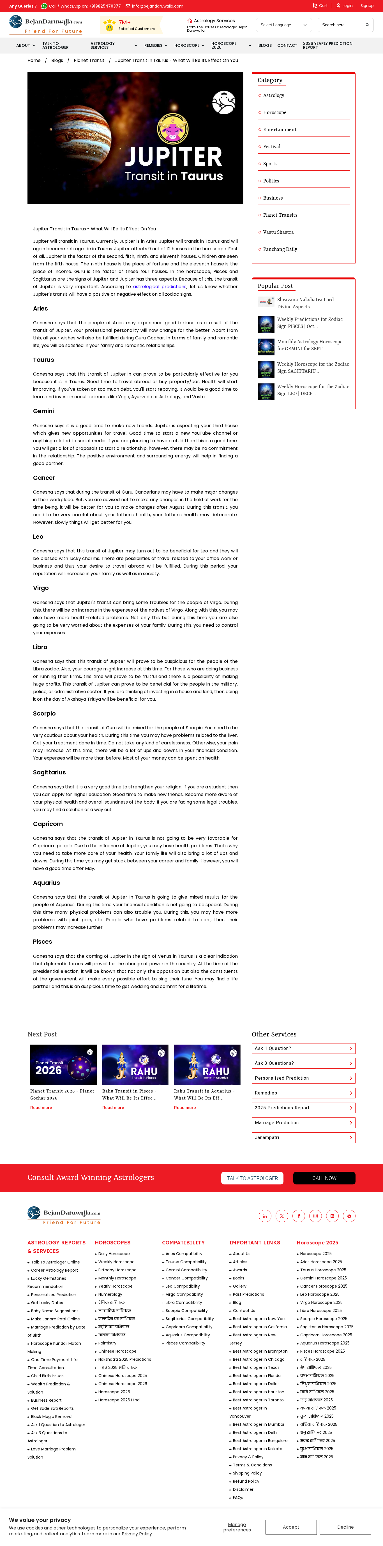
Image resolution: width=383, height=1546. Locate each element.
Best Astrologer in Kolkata (257, 1449)
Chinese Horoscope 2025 (122, 1375)
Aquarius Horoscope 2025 (325, 1343)
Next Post (42, 1035)
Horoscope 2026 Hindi (119, 1400)
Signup (367, 6)
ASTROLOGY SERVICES (103, 45)
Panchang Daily (280, 249)
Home (34, 60)
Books (238, 1278)
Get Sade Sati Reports (52, 1408)
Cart (323, 5)
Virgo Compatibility (184, 1294)
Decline (345, 1527)
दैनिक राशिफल (111, 1302)
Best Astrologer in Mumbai (258, 1424)
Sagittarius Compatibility (190, 1318)
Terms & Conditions (252, 1465)
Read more (41, 1107)
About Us (241, 1253)
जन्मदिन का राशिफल (116, 1318)
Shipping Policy (247, 1473)
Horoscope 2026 (114, 1392)
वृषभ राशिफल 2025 (317, 1375)
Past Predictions (248, 1294)
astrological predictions (159, 286)
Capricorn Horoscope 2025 (326, 1335)
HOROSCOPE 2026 (223, 45)
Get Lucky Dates (47, 1303)
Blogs (57, 60)
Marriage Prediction (277, 1122)
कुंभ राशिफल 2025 (316, 1449)
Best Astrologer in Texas (256, 1367)
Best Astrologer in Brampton (260, 1351)
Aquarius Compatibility (188, 1335)
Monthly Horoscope (117, 1278)
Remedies (266, 1093)
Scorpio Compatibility (187, 1310)
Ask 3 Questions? (274, 1063)
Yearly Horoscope (115, 1286)
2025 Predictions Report (282, 1107)
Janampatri (267, 1137)
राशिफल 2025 (312, 1359)
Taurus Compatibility (186, 1262)
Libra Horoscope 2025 (321, 1310)
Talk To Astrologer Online (55, 1262)
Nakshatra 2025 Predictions (124, 1359)
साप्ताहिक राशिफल (114, 1310)
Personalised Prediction (282, 1078)
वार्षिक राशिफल (111, 1335)
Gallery (239, 1286)
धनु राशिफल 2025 (316, 1432)
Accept (291, 1527)
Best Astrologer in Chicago (259, 1359)
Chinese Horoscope (117, 1351)
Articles (240, 1262)
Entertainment (280, 130)
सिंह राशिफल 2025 (316, 1400)
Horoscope (275, 112)
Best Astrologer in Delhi (255, 1432)
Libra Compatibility (184, 1302)
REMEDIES (153, 45)
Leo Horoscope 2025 (320, 1294)
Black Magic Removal (51, 1416)
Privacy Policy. (137, 1534)
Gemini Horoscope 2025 (323, 1278)
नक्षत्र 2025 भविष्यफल (117, 1367)
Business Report (46, 1400)
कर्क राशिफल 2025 (317, 1392)
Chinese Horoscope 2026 (122, 1384)
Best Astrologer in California (260, 1327)
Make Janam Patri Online (55, 1319)
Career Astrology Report (54, 1270)
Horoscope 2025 (316, 1253)
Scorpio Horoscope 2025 (323, 1318)
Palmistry (107, 1343)
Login (348, 5)
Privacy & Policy (248, 1457)
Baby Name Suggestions (55, 1311)
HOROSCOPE (186, 45)
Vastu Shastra (278, 232)
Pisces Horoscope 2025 (322, 1351)
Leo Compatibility (183, 1286)
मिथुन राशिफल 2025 (318, 1384)
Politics (271, 181)
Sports (270, 164)
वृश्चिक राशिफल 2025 (318, 1424)
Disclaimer (243, 1489)
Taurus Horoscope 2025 (323, 1270)
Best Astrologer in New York (259, 1318)
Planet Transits (280, 215)
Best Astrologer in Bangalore (260, 1440)
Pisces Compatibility (185, 1343)
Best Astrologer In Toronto (258, 1400)
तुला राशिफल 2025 (317, 1416)
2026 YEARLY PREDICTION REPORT (327, 45)
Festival (271, 147)
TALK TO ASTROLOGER (55, 45)
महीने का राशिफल (113, 1327)
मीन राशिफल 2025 (316, 1457)
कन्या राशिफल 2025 (318, 1408)
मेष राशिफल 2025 (316, 1367)
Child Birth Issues (47, 1376)
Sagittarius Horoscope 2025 (327, 1327)
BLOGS (265, 45)
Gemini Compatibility (186, 1270)
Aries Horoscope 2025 (321, 1262)
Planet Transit (89, 60)
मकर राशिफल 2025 (317, 1440)
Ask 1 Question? (273, 1048)
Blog (237, 1302)
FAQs (238, 1497)
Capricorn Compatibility (189, 1327)
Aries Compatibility (184, 1253)
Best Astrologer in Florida (257, 1375)
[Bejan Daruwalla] (45, 25)
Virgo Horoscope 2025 (321, 1302)
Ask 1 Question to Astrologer (58, 1424)
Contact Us (244, 1310)
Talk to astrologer (252, 1178)
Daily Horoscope (114, 1253)
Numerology (110, 1294)
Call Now (324, 1178)
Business (273, 198)
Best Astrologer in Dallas (256, 1384)
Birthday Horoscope (117, 1270)
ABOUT (23, 45)
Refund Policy (246, 1481)
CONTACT (287, 45)
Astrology (273, 95)
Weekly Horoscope (116, 1262)
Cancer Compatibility (187, 1278)
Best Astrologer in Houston (258, 1392)
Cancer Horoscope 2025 (323, 1286)
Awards (240, 1270)
